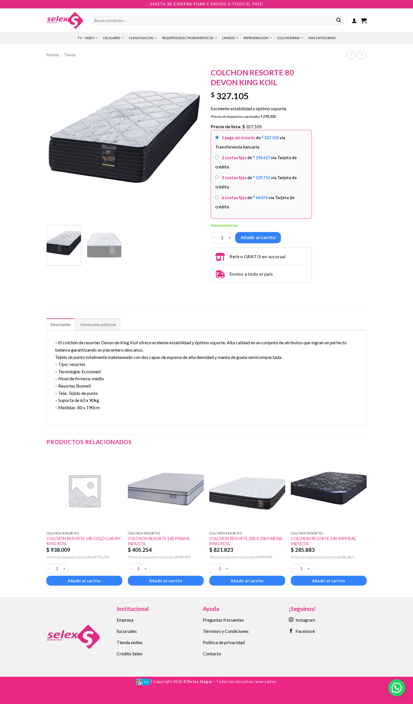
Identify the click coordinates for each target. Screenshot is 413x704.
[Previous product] (361, 54)
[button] (354, 20)
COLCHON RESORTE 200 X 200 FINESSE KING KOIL (246, 541)
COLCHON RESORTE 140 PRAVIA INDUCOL (159, 541)
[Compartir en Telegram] (214, 290)
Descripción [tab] (61, 324)
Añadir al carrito (258, 237)
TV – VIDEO (86, 38)
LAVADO (228, 38)
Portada (52, 55)
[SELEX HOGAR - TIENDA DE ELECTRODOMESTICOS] (64, 20)
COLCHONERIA (288, 38)
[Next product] (351, 54)
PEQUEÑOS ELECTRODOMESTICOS (187, 38)
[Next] (192, 142)
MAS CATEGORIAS (321, 38)
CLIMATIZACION (141, 38)
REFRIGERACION (256, 38)
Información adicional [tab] (98, 324)
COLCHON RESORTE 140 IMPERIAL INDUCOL (323, 541)
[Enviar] (338, 20)
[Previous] (56, 142)
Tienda (70, 55)
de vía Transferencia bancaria (250, 142)
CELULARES (111, 38)
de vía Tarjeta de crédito (256, 162)
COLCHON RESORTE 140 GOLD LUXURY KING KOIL (83, 541)
